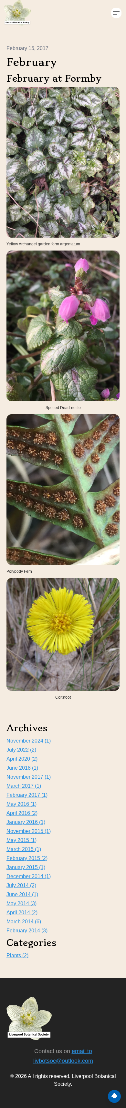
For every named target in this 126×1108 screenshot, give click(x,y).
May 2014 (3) (21, 903)
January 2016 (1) (25, 822)
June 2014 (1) (22, 894)
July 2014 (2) (21, 885)
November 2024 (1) (28, 741)
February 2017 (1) (26, 795)
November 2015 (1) (28, 831)
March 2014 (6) (23, 921)
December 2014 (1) (28, 876)
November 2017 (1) (28, 777)
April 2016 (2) (21, 813)
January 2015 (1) (25, 867)
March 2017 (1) (23, 786)
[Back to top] (114, 1096)
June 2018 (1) (22, 768)
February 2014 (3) (26, 930)
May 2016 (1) (21, 804)
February (31, 62)
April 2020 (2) (21, 759)
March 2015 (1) (23, 849)
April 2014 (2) (21, 912)
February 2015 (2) (26, 858)
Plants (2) (17, 955)
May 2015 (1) (21, 840)
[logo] (17, 13)
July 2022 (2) (21, 750)
